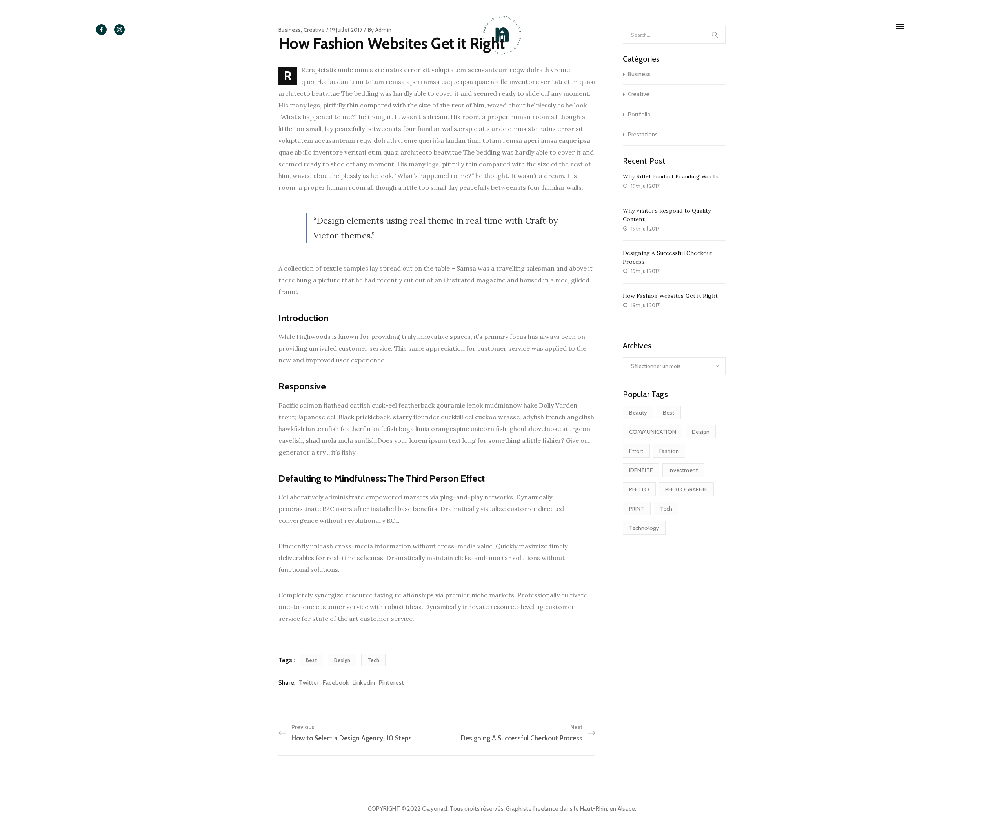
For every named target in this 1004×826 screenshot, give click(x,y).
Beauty (638, 412)
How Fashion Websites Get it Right (670, 295)
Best (311, 660)
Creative (638, 94)
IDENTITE (641, 470)
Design (342, 660)
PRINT (636, 508)
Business (639, 74)
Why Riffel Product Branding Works (671, 176)
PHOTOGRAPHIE (686, 489)
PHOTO (639, 489)
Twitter (309, 682)
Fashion (669, 451)
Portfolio (639, 114)
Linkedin (363, 682)
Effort (636, 451)
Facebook (335, 682)
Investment (683, 470)
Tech (373, 660)
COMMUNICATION (653, 431)
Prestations (643, 134)
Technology (644, 527)
